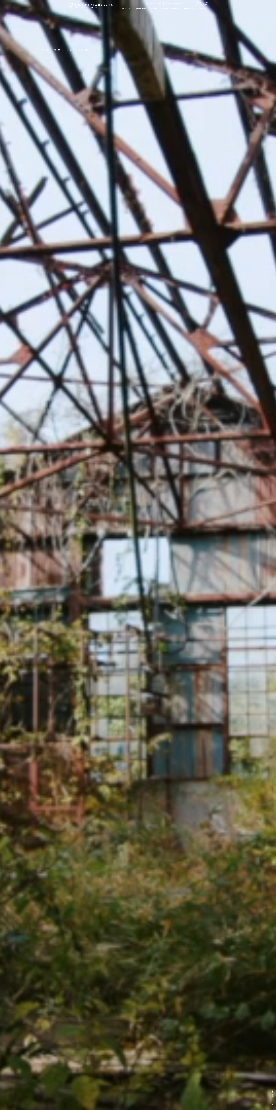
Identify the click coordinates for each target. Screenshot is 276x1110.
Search (183, 3)
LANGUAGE (153, 3)
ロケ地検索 (153, 8)
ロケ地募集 (164, 8)
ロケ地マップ (175, 8)
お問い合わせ (201, 8)
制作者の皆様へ (141, 8)
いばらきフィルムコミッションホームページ (90, 5)
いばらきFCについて (125, 8)
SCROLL (273, 1098)
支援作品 (186, 8)
